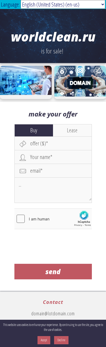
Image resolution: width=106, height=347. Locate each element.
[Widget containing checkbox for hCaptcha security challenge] (53, 218)
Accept (44, 340)
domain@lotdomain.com (53, 313)
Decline (61, 340)
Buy (33, 130)
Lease (72, 130)
